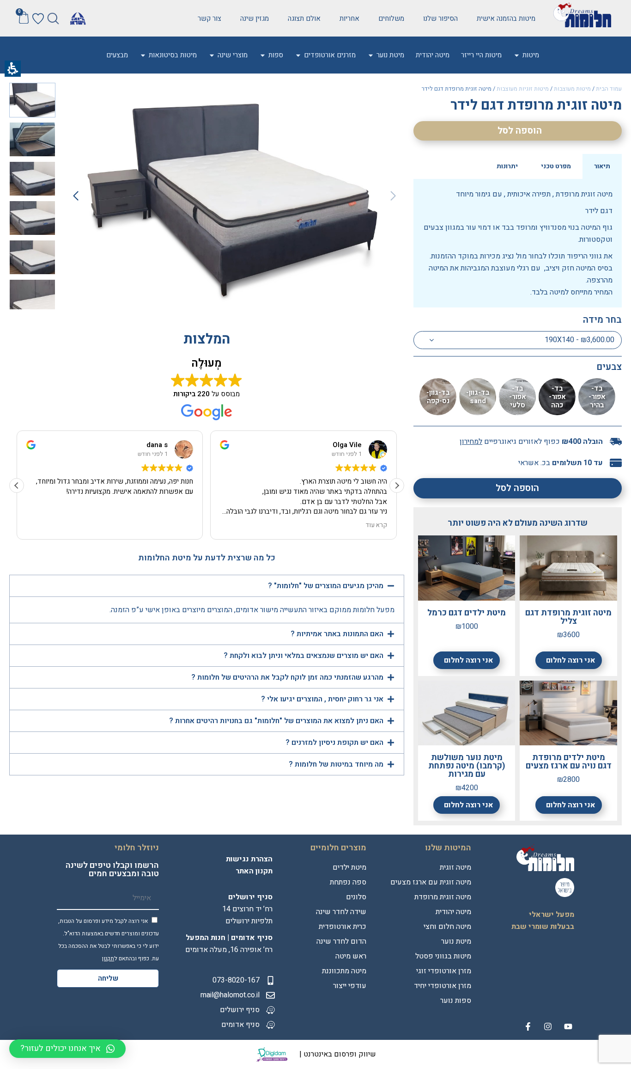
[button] (53, 18)
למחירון (471, 441)
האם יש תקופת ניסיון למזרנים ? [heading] (334, 742)
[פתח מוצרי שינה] (211, 55)
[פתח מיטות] (516, 55)
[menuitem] (530, 55)
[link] (440, 18)
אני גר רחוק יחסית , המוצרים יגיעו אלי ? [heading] (321, 699)
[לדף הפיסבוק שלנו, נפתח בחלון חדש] (528, 1026)
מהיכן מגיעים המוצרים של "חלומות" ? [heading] (324, 585)
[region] (517, 90)
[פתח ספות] (262, 55)
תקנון (108, 958)
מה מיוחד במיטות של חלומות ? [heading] (335, 764)
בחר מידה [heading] (602, 319)
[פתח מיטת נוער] (370, 55)
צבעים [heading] (609, 367)
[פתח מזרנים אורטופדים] (298, 55)
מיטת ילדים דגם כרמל (466, 613)
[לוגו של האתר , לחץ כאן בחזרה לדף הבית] (582, 15)
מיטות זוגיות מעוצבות (523, 88)
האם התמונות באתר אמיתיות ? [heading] (337, 633)
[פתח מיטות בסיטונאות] (143, 55)
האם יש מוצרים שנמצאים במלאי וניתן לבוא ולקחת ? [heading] (302, 655)
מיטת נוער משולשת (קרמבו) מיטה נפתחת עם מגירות (466, 765)
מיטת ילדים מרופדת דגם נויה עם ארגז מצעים (569, 761)
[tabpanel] (517, 243)
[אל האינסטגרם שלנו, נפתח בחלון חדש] (547, 1026)
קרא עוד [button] (376, 525)
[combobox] (517, 340)
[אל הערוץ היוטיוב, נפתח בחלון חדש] (568, 1026)
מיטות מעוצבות (572, 88)
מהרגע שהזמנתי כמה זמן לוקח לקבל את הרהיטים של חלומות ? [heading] (286, 677)
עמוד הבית (609, 88)
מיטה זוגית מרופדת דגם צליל (568, 617)
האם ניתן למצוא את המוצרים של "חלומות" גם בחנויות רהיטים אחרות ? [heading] (275, 720)
